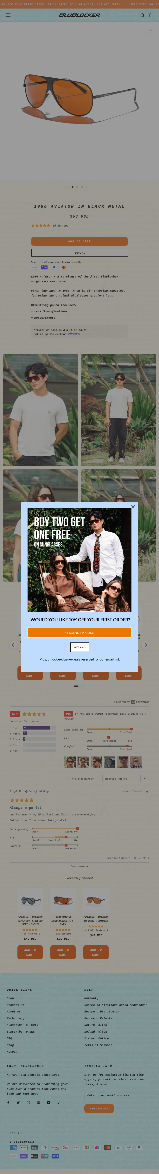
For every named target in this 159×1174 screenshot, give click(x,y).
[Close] (133, 506)
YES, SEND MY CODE (79, 632)
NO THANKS (80, 647)
